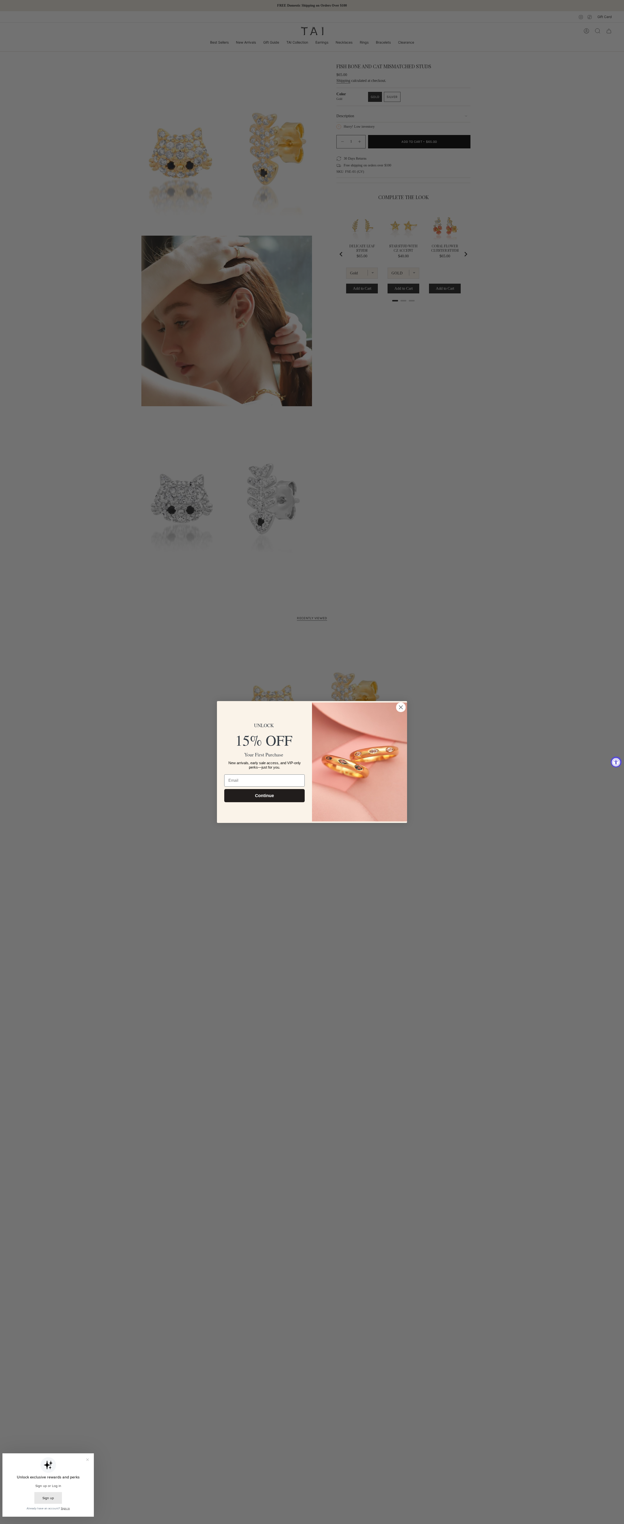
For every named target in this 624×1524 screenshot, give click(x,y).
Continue (264, 795)
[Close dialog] (401, 707)
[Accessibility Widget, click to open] (616, 762)
